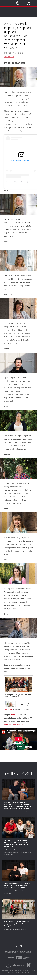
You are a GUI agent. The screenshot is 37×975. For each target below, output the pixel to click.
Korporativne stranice (24, 972)
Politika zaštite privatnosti (27, 970)
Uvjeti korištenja (14, 970)
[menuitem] (28, 3)
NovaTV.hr (19, 3)
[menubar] (28, 3)
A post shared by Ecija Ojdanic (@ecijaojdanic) (21, 182)
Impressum (5, 970)
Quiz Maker (8, 709)
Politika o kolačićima (11, 972)
